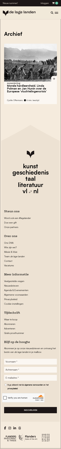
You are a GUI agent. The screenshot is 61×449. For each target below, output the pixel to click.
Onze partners (11, 227)
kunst (30, 166)
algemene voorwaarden (33, 385)
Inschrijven (30, 410)
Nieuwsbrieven (11, 285)
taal (30, 178)
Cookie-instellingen (13, 303)
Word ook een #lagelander (17, 218)
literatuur (30, 184)
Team (14, 256)
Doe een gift (10, 222)
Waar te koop (10, 319)
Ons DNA (8, 242)
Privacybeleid (10, 299)
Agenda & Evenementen (16, 290)
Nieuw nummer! (10, 3)
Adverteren (9, 328)
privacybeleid (13, 388)
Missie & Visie (10, 251)
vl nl (30, 191)
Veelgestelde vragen (14, 281)
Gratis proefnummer (14, 333)
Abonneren (9, 324)
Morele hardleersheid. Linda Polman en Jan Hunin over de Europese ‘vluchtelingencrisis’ (27, 88)
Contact (8, 261)
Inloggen (45, 3)
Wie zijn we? (10, 247)
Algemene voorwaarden (16, 294)
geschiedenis (30, 172)
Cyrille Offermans (15, 100)
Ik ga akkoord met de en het (28, 387)
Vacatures (9, 265)
